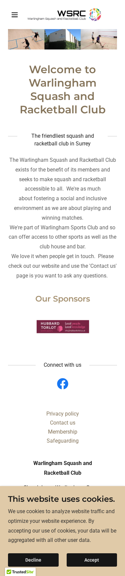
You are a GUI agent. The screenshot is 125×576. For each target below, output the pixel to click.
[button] (16, 14)
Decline (33, 560)
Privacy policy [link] (62, 414)
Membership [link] (62, 432)
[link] (62, 14)
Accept (91, 560)
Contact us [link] (62, 423)
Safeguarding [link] (63, 441)
